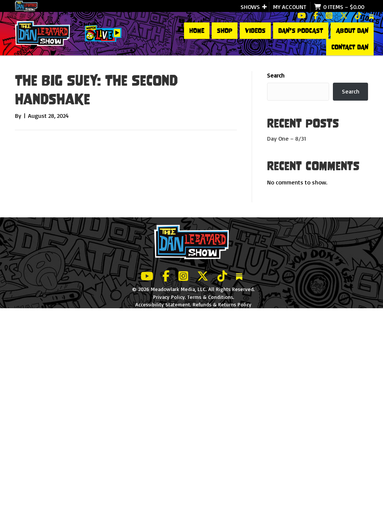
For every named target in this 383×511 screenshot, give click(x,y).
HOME (196, 30)
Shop (224, 30)
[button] (264, 7)
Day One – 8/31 (286, 138)
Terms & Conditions (210, 297)
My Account (289, 6)
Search (276, 75)
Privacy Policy (169, 297)
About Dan (352, 30)
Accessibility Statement (162, 304)
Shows (250, 6)
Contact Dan (349, 47)
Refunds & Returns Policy (222, 304)
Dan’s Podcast (300, 30)
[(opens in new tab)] (103, 33)
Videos (255, 30)
